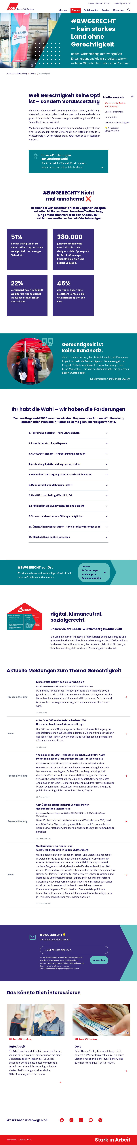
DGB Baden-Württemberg (17, 73)
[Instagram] (71, 1120)
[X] (100, 1120)
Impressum (12, 1140)
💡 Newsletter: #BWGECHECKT (112, 129)
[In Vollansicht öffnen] (25, 616)
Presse (91, 3)
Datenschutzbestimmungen (51, 968)
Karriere (99, 3)
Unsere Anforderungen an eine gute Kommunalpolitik (91, 572)
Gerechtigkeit (44, 73)
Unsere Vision (111, 117)
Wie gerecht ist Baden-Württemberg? (115, 105)
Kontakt (107, 3)
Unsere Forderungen (114, 111)
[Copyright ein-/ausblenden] (32, 65)
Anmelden (99, 960)
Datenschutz (25, 1140)
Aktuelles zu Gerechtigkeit (117, 122)
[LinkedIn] (81, 1120)
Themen (33, 73)
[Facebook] (62, 1120)
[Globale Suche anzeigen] (129, 10)
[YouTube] (91, 1120)
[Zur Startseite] (20, 6)
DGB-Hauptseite (121, 3)
